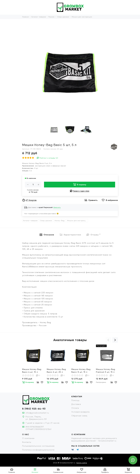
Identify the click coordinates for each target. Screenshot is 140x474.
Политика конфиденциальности (38, 450)
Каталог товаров (30, 221)
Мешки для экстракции (77, 221)
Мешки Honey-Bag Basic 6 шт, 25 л (56, 370)
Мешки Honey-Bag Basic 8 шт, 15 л (81, 370)
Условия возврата (80, 412)
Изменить (57, 207)
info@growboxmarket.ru (37, 413)
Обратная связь (79, 416)
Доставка (76, 404)
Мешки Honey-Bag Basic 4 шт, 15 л (31, 370)
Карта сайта (81, 463)
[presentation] (108, 340)
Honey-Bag (60, 221)
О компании (28, 438)
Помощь (75, 400)
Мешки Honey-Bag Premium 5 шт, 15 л (105, 370)
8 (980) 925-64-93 (34, 408)
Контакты (26, 442)
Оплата (75, 408)
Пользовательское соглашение (38, 446)
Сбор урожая (46, 221)
